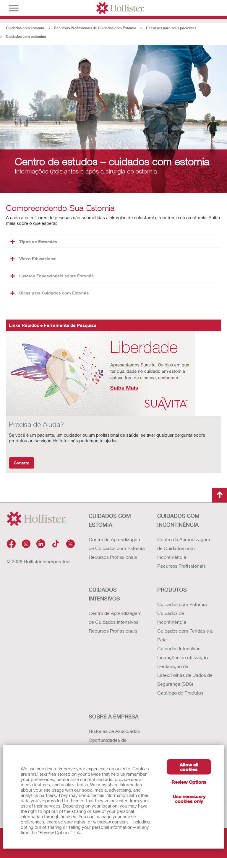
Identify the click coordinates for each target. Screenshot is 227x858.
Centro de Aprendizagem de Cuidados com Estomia (117, 543)
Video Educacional (37, 258)
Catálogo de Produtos (180, 692)
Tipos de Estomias (38, 241)
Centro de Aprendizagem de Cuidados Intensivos (115, 617)
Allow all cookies (189, 767)
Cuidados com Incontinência (178, 520)
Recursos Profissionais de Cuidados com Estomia (95, 28)
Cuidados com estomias (26, 36)
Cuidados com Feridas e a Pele (185, 635)
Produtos (172, 589)
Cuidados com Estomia (110, 520)
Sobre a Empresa (114, 716)
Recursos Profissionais (113, 557)
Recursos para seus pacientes (171, 28)
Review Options (189, 782)
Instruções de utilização (182, 657)
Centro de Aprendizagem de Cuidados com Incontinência (183, 548)
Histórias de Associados (114, 731)
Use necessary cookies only (189, 798)
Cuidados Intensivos (104, 594)
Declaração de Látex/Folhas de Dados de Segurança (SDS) (185, 675)
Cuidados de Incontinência (171, 617)
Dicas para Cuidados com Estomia (54, 292)
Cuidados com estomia (25, 28)
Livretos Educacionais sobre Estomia (56, 275)
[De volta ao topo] (219, 495)
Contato (22, 462)
